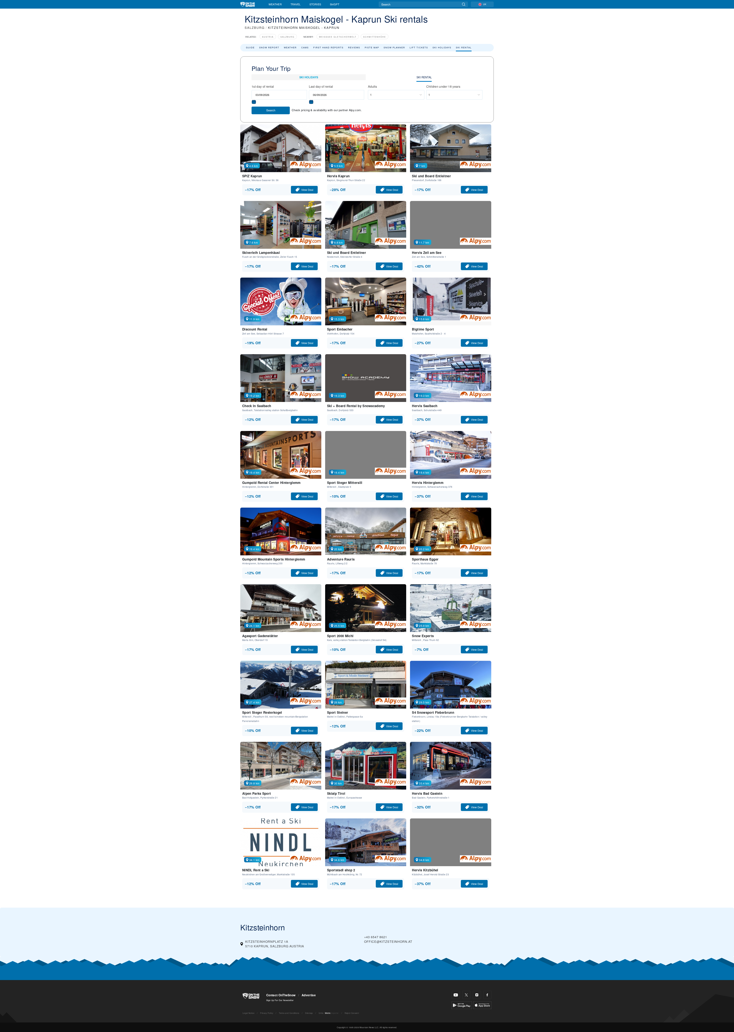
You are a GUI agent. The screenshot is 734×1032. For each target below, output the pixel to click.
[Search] (463, 4)
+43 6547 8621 (375, 937)
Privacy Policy (266, 1013)
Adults (372, 86)
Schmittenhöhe (374, 36)
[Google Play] (461, 1005)
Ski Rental (464, 47)
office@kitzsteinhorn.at (388, 941)
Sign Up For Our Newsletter (280, 1000)
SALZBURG (255, 27)
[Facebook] (487, 995)
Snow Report (269, 47)
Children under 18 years (443, 86)
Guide (250, 47)
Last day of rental (321, 86)
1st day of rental (263, 86)
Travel (296, 4)
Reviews (354, 47)
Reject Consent (352, 1013)
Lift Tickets (419, 47)
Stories (315, 4)
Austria (268, 36)
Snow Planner (394, 47)
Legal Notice (248, 1013)
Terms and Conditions (289, 1013)
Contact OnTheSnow (281, 995)
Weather (275, 4)
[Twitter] (466, 995)
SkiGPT (334, 4)
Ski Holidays (442, 47)
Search (270, 110)
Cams (305, 47)
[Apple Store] (482, 1005)
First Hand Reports (328, 47)
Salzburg (287, 36)
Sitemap (309, 1013)
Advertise (309, 995)
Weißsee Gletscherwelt (337, 36)
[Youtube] (456, 995)
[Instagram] (477, 995)
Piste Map (372, 47)
